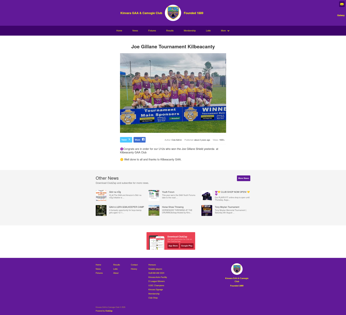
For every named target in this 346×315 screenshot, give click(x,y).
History (134, 269)
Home (119, 31)
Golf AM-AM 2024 (156, 273)
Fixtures (152, 31)
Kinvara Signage (155, 289)
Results (170, 31)
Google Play (186, 246)
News (135, 31)
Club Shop (153, 298)
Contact (134, 265)
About (115, 273)
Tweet (124, 139)
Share (137, 139)
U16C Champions (156, 285)
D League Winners (156, 281)
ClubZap (108, 311)
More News (243, 178)
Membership (190, 31)
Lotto (208, 31)
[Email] (342, 4)
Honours (152, 265)
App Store (173, 246)
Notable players (155, 269)
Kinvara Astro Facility (157, 277)
